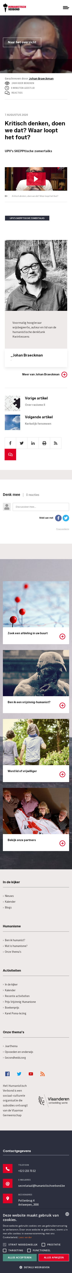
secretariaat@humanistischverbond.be (41, 1186)
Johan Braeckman (41, 78)
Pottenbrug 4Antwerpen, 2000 (28, 1203)
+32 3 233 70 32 (27, 1171)
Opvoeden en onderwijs (19, 1052)
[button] (36, 1267)
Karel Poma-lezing (15, 1013)
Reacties (17, 93)
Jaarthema (11, 1046)
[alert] (36, 1241)
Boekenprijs (12, 1008)
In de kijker (11, 985)
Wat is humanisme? (16, 946)
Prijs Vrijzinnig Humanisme (20, 1002)
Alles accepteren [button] (19, 1257)
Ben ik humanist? (15, 940)
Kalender (10, 902)
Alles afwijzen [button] (54, 1257)
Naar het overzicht (22, 42)
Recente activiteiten (17, 996)
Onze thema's (13, 952)
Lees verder (25, 1237)
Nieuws (9, 896)
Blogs (8, 908)
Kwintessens (20, 337)
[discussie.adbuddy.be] (36, 511)
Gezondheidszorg (15, 1058)
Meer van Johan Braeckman (41, 374)
